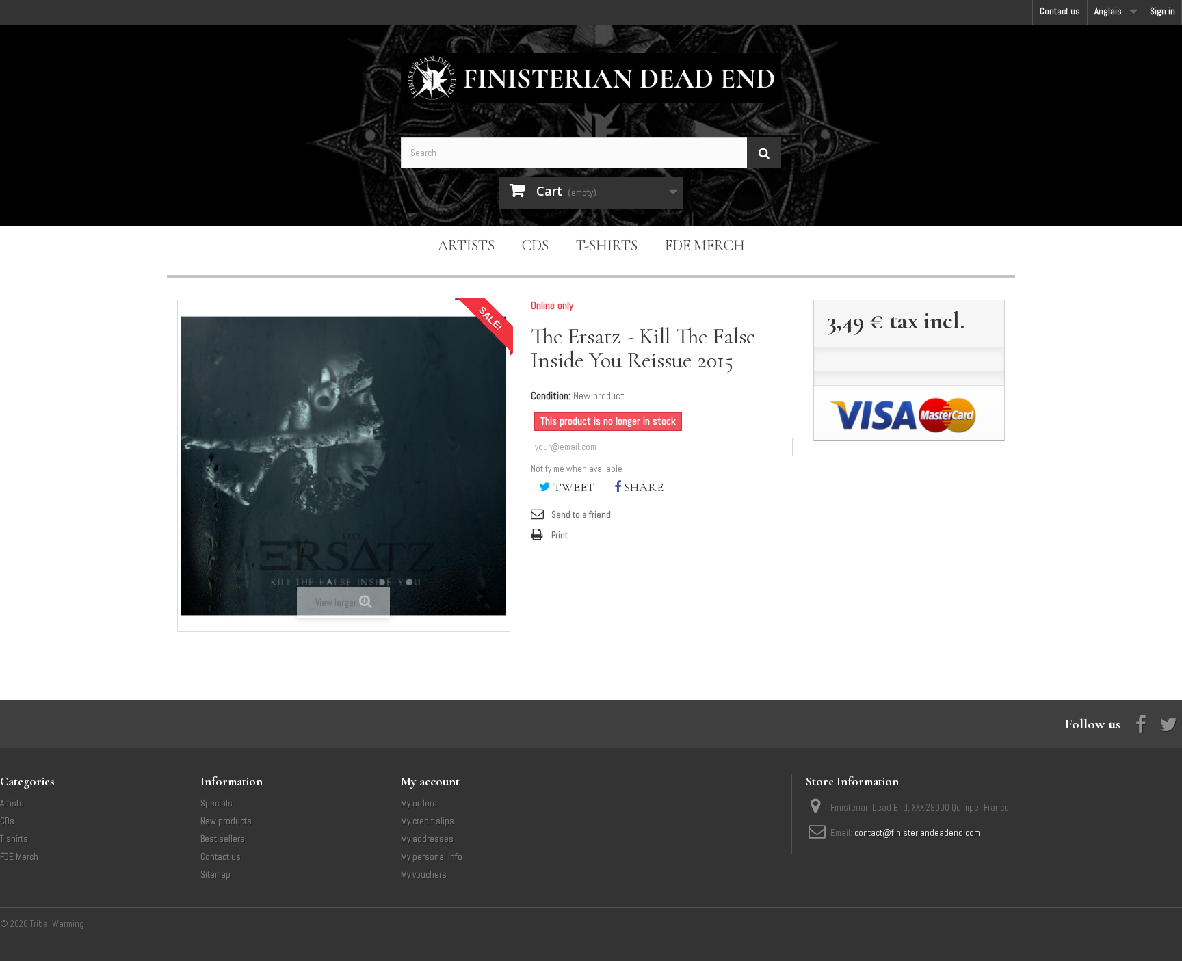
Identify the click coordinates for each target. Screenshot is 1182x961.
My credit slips (427, 821)
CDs (535, 245)
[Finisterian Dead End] (591, 78)
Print (559, 535)
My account (430, 781)
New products (226, 821)
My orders (419, 803)
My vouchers (424, 874)
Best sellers (222, 839)
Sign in (1162, 11)
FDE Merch (705, 245)
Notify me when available (576, 469)
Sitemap (215, 874)
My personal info (431, 857)
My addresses (427, 839)
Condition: (550, 396)
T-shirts (607, 245)
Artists (466, 245)
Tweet (573, 487)
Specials (216, 803)
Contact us (1060, 11)
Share (642, 487)
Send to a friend (581, 515)
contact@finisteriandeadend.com (917, 833)
